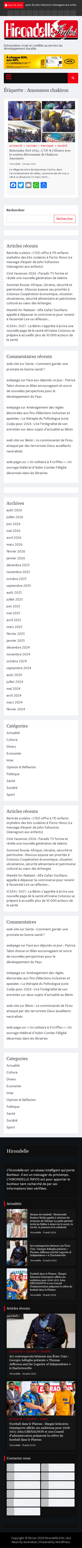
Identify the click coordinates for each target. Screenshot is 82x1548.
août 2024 (14, 675)
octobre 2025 (16, 579)
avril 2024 (13, 696)
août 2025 (14, 593)
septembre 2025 (18, 586)
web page (13, 462)
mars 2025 (14, 627)
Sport (10, 795)
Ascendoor (30, 1542)
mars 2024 (14, 702)
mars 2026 (14, 545)
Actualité (15, 146)
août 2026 (14, 510)
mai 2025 (13, 613)
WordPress (62, 1542)
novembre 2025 (18, 572)
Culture (31, 146)
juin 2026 (13, 524)
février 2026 (15, 551)
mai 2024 (13, 689)
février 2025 (15, 634)
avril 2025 (13, 620)
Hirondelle (15, 164)
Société (62, 146)
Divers (11, 747)
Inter (10, 760)
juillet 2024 (14, 682)
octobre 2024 (16, 661)
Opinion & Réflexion (21, 767)
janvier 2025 (15, 641)
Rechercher (15, 210)
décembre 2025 (18, 565)
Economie (13, 754)
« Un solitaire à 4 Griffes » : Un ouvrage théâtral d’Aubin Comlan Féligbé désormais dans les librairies (39, 467)
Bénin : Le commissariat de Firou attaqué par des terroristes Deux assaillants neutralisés (39, 446)
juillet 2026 (14, 517)
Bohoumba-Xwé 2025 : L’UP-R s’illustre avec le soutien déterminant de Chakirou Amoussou (40, 155)
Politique (47, 146)
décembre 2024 (18, 648)
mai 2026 (13, 531)
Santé (10, 781)
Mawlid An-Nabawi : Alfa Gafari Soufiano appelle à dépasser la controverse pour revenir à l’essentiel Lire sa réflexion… (40, 314)
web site (12, 364)
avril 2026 (13, 538)
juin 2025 (13, 606)
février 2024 (15, 709)
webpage (13, 380)
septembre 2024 (18, 668)
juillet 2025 (14, 599)
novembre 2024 (18, 654)
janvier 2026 (15, 558)
